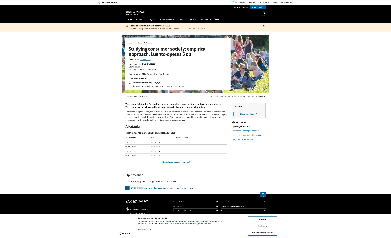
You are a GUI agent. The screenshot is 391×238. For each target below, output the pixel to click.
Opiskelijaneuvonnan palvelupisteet (245, 131)
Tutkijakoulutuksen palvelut (242, 139)
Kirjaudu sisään (257, 7)
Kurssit (181, 20)
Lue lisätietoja (143, 229)
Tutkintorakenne (167, 20)
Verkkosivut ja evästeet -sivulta (175, 224)
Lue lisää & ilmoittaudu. (197, 29)
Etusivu (129, 20)
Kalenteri (140, 20)
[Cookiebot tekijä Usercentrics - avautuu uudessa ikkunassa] (125, 234)
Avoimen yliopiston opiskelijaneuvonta (246, 135)
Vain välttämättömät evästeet (262, 232)
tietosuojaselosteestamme (201, 224)
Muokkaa (261, 226)
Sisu (193, 20)
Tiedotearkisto (178, 206)
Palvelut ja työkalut (210, 19)
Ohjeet (152, 20)
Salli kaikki (262, 219)
